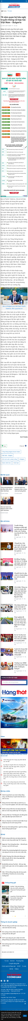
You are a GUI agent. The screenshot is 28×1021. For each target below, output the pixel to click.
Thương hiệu (20, 961)
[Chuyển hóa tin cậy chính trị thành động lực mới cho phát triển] (7, 578)
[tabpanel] (14, 900)
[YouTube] (4, 981)
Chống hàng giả (10, 883)
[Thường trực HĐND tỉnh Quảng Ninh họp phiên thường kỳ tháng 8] (7, 668)
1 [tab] (13, 916)
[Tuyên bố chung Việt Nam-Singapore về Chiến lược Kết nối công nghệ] (7, 654)
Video (3, 736)
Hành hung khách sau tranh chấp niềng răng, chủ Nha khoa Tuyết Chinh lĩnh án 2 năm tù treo (13, 796)
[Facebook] (1, 981)
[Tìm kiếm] (26, 1)
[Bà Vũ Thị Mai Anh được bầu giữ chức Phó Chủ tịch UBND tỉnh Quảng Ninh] (7, 640)
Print (4, 446)
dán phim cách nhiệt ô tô (8, 952)
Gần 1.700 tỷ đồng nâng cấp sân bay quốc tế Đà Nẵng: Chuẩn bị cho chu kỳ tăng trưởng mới (14, 873)
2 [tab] (15, 916)
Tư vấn (24, 966)
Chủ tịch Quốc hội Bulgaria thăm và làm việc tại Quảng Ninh (21, 489)
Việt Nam (16, 463)
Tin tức (10, 11)
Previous (3, 916)
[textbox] (14, 682)
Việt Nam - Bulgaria (7, 455)
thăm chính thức (6, 463)
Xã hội (3, 834)
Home (4, 11)
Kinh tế (12, 961)
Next (25, 916)
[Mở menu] (1, 1)
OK (25, 1015)
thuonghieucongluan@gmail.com (12, 993)
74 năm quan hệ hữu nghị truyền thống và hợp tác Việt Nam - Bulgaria (13, 20)
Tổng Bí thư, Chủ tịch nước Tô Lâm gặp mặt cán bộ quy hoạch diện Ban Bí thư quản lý (20, 547)
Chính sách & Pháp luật (8, 966)
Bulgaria (22, 459)
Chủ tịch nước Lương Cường (9, 459)
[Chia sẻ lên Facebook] (25, 446)
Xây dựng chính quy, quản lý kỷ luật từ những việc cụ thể (20, 607)
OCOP (18, 966)
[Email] (7, 981)
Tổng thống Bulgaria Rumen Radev (11, 451)
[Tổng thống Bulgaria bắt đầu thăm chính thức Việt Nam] (7, 481)
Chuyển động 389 (14, 963)
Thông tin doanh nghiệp (9, 922)
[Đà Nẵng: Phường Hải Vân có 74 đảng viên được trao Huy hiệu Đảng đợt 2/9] (7, 564)
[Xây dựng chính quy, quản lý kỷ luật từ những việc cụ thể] (7, 609)
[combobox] (14, 682)
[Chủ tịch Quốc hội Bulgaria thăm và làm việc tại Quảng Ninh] (21, 481)
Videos (17, 969)
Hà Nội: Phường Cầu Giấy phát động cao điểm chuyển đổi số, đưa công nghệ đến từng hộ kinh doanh (13, 858)
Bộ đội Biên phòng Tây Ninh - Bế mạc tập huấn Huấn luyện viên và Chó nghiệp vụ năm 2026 (14, 866)
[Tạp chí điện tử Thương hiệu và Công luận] (14, 975)
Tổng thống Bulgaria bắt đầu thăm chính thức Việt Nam (7, 489)
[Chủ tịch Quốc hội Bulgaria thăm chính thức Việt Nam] (7, 500)
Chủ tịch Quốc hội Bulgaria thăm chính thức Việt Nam (6, 508)
